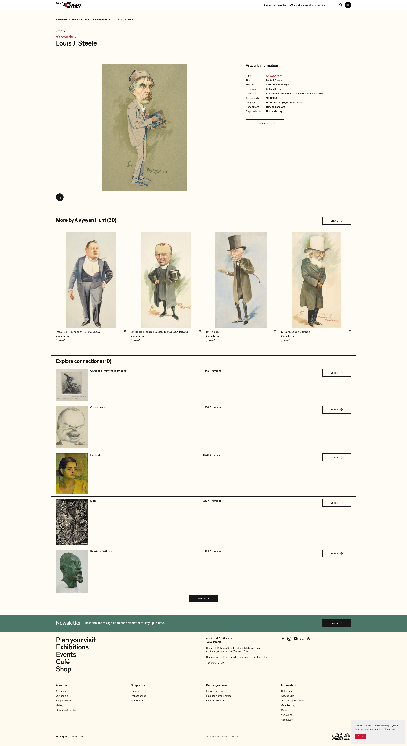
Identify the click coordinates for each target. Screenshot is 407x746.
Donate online (138, 696)
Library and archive (66, 710)
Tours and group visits (292, 700)
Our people (62, 696)
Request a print (262, 123)
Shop (63, 669)
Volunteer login (289, 705)
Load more (203, 598)
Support (135, 691)
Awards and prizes (216, 700)
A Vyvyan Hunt (66, 37)
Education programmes (218, 696)
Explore (334, 372)
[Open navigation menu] (348, 5)
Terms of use (77, 736)
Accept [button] (360, 736)
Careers (285, 710)
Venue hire (286, 715)
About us (61, 691)
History (60, 705)
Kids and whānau (215, 691)
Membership (137, 700)
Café (63, 661)
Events (66, 654)
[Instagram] (289, 639)
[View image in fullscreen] (60, 197)
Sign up (334, 623)
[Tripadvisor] (302, 639)
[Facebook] (283, 639)
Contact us (287, 719)
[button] (91, 287)
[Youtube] (296, 639)
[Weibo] (308, 639)
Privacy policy (62, 736)
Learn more (390, 729)
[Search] (341, 5)
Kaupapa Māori (64, 700)
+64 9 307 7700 (215, 663)
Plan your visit (76, 640)
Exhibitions (72, 647)
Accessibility (287, 696)
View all (334, 220)
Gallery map (287, 691)
